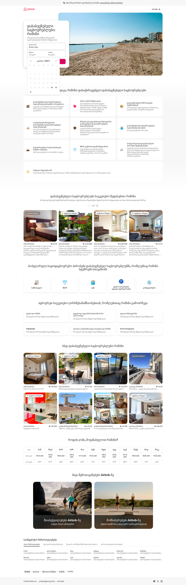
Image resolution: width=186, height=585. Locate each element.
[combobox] (46, 47)
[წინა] (89, 205)
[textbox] (37, 54)
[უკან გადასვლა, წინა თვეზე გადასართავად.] (31, 61)
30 (56, 88)
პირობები (60, 581)
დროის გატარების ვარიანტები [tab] (112, 544)
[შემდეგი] (97, 205)
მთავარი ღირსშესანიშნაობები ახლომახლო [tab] (82, 544)
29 (52, 88)
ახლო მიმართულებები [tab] (32, 544)
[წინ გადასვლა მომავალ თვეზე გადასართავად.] (56, 61)
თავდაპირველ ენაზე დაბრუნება (111, 3)
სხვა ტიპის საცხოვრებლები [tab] (53, 544)
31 (30, 92)
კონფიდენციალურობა (47, 581)
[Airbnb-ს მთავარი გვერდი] (29, 9)
